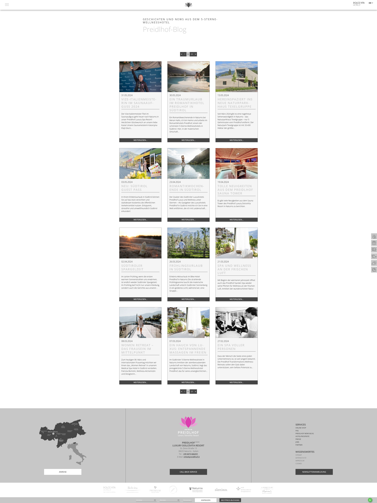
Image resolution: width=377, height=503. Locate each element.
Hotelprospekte (302, 436)
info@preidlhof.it (192, 456)
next (195, 54)
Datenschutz (301, 458)
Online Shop (301, 428)
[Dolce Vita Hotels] (359, 4)
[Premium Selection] (155, 490)
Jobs (297, 442)
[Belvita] (132, 490)
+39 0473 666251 (190, 454)
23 (192, 54)
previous (181, 54)
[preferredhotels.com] (267, 490)
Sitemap (299, 455)
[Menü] (7, 5)
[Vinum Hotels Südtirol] (173, 490)
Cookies (299, 463)
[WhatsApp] (370, 500)
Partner (299, 445)
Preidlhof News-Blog (305, 433)
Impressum (300, 461)
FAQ (297, 431)
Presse (298, 439)
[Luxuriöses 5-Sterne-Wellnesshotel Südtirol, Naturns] (185, 462)
